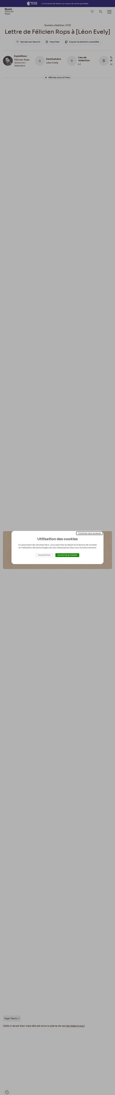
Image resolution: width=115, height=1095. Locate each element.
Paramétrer (44, 555)
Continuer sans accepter (89, 533)
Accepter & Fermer (67, 555)
